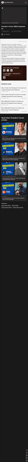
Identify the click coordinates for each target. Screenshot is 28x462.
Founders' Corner (5, 31)
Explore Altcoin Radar (6, 207)
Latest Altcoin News (6, 205)
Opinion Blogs (15, 205)
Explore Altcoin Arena (18, 207)
